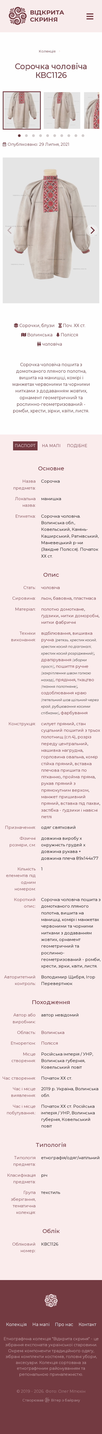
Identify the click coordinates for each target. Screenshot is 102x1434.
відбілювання (55, 633)
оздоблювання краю (63, 692)
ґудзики (50, 615)
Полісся (69, 334)
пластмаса (84, 598)
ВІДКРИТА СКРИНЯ (47, 15)
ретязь (62, 640)
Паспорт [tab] (25, 445)
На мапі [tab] (51, 445)
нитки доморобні (79, 615)
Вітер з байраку (65, 1400)
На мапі (41, 1324)
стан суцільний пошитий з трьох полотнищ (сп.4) (70, 730)
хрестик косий (83, 640)
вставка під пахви (79, 803)
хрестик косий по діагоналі (66, 647)
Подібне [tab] (77, 445)
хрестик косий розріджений (67, 653)
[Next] (92, 231)
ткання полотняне (59, 686)
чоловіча (52, 344)
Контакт (87, 1324)
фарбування (74, 712)
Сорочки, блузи (37, 325)
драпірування (56, 659)
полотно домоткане (62, 609)
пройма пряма (79, 776)
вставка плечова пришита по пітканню (66, 770)
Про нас (64, 1324)
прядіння (65, 679)
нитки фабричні (58, 622)
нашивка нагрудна (61, 750)
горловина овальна (62, 756)
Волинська (39, 334)
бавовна (62, 598)
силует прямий (57, 723)
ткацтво (85, 679)
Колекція (47, 51)
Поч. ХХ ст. (74, 325)
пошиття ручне (72, 666)
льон (46, 598)
